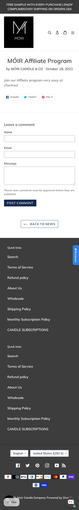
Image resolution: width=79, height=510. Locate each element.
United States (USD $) (48, 453)
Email (8, 148)
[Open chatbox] (71, 502)
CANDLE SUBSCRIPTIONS (27, 330)
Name (8, 132)
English (18, 453)
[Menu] (73, 32)
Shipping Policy (19, 309)
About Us (14, 288)
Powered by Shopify (60, 497)
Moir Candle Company (31, 497)
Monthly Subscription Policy (28, 319)
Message (10, 163)
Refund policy (17, 278)
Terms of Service (20, 267)
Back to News (42, 224)
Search (12, 257)
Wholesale (15, 298)
